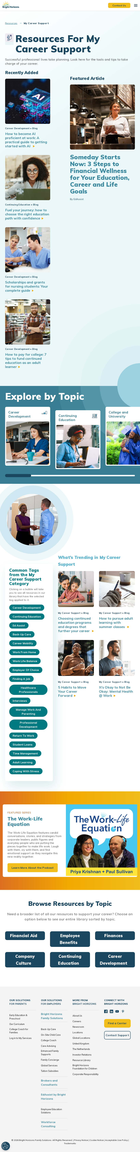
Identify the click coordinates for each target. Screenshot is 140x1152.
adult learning (22, 762)
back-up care (22, 634)
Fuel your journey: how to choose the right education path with (27, 214)
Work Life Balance (25, 661)
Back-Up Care (48, 1029)
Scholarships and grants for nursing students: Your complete (26, 286)
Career (113, 960)
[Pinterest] (123, 1011)
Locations (78, 1032)
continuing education (27, 616)
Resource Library (81, 1060)
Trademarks (70, 1143)
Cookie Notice (97, 1140)
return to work (23, 735)
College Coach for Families (18, 1031)
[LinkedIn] (111, 1011)
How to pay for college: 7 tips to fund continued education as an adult (26, 360)
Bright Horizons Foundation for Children (85, 1067)
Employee (70, 939)
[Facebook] (106, 1011)
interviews (20, 700)
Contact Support (117, 1035)
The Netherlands (81, 1049)
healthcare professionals (28, 690)
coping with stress (26, 771)
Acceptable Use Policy (116, 1140)
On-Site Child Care (51, 1034)
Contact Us (119, 5)
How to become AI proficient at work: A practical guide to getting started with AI (26, 140)
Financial (23, 935)
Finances (113, 935)
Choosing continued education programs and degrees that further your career (74, 624)
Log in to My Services (20, 1038)
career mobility (23, 643)
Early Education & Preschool (18, 1017)
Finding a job (21, 679)
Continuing (69, 960)
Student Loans (22, 744)
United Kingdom (81, 1043)
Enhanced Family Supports (50, 1053)
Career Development (27, 607)
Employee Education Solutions (51, 1111)
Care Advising (48, 1046)
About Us (77, 1015)
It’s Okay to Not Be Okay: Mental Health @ (116, 691)
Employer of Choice (26, 670)
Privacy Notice (81, 1140)
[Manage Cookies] (5, 1146)
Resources (11, 23)
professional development (28, 724)
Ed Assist (19, 625)
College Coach (48, 1040)
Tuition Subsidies (49, 1071)
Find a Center (117, 1023)
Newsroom (78, 1026)
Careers (77, 1021)
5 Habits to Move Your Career (72, 691)
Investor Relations (82, 1054)
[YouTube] (117, 1011)
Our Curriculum (17, 1024)
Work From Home (24, 652)
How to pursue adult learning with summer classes (116, 622)
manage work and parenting (28, 711)
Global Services (49, 1065)
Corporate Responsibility (86, 1074)
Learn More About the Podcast (33, 867)
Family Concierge (50, 1059)
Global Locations (81, 1038)
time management (25, 753)
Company (25, 960)
